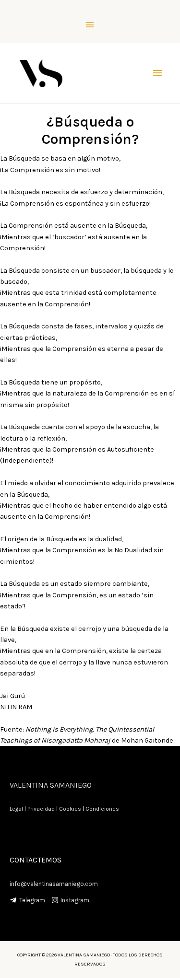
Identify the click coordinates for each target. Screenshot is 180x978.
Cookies (70, 808)
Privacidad (41, 808)
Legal (16, 808)
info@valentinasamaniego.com (54, 883)
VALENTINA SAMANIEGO (51, 785)
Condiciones (102, 808)
